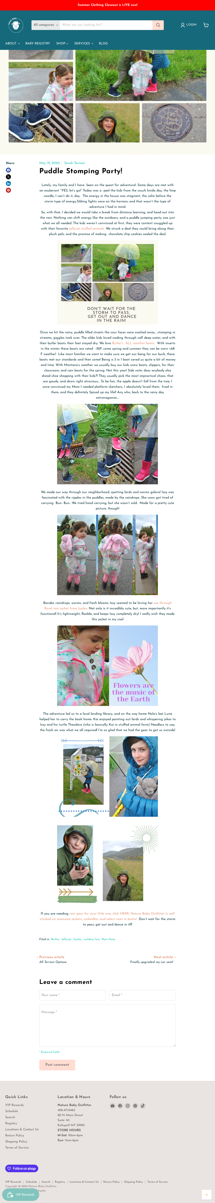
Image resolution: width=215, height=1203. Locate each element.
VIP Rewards (14, 1105)
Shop (61, 43)
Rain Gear (108, 939)
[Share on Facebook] (8, 170)
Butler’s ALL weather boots (132, 343)
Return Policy (14, 1135)
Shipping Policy (16, 1141)
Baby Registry (37, 43)
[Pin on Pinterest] (8, 190)
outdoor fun (92, 939)
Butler (55, 939)
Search (10, 1117)
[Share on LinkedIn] (8, 183)
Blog (103, 43)
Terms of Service (17, 1147)
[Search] (158, 25)
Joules (77, 939)
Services (82, 43)
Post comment (57, 1065)
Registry (11, 1123)
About (11, 43)
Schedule (11, 1111)
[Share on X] (8, 176)
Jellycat (66, 939)
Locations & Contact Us (22, 1129)
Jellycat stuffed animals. (87, 228)
